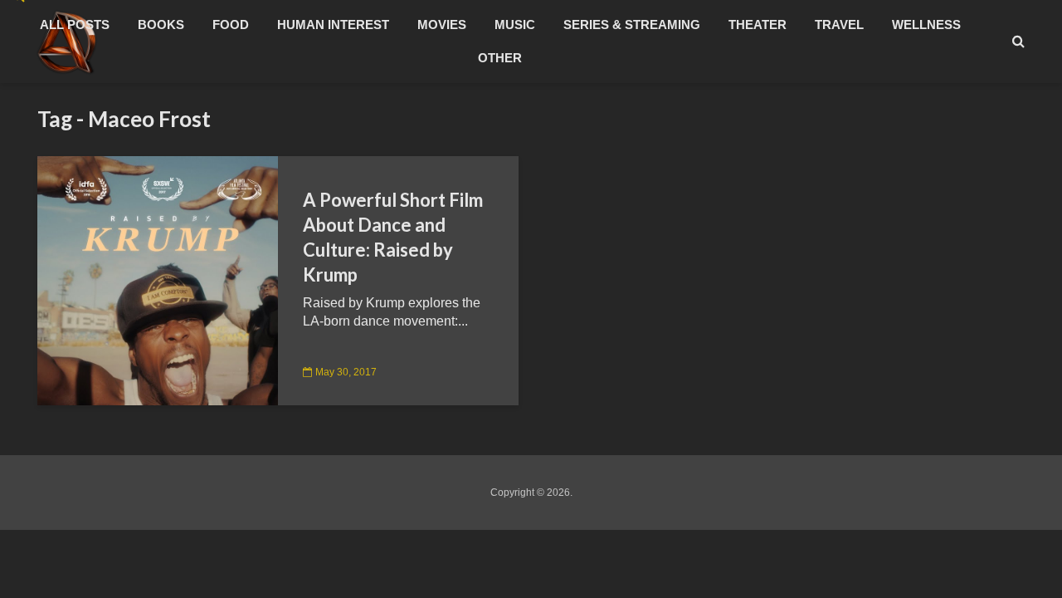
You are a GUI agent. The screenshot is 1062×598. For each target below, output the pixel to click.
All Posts (75, 24)
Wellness (926, 24)
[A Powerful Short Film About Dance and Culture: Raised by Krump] (157, 279)
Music (514, 24)
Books (161, 24)
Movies (441, 24)
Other (500, 58)
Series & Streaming (631, 24)
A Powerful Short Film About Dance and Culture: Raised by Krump (393, 237)
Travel (839, 24)
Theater (757, 24)
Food (230, 24)
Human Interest (333, 24)
